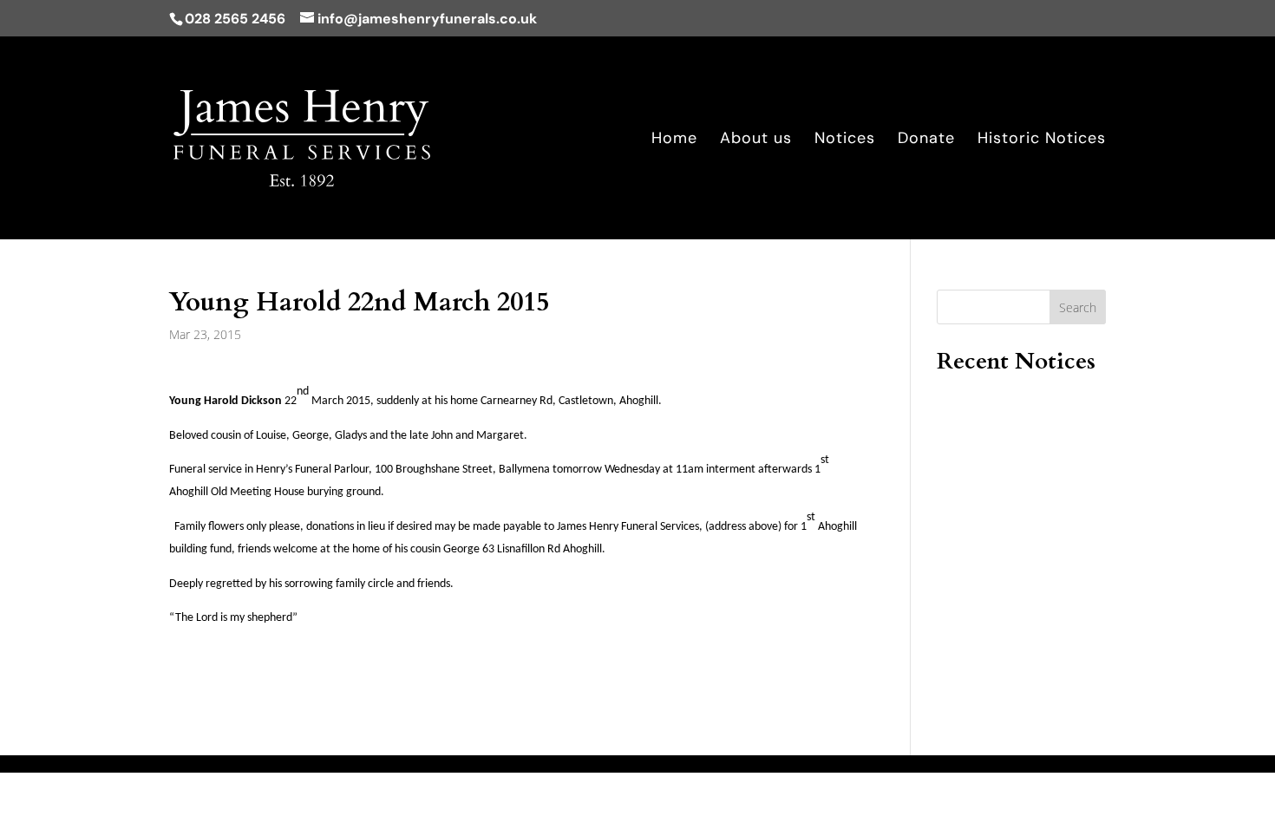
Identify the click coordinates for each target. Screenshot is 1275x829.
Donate (926, 140)
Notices (844, 140)
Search (1077, 307)
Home (674, 140)
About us (756, 140)
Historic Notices (1042, 140)
